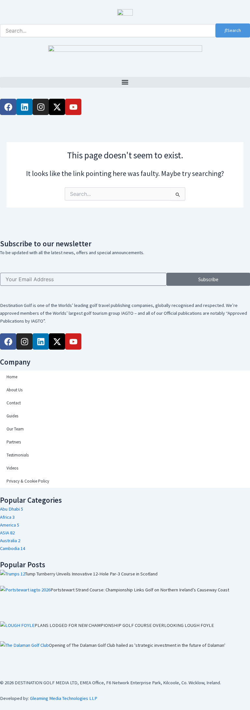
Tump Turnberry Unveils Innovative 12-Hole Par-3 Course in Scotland (91, 574)
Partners (14, 442)
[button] (125, 82)
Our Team (15, 429)
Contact (14, 403)
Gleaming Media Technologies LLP (63, 698)
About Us (14, 390)
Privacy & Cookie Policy (28, 481)
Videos (12, 468)
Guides (12, 416)
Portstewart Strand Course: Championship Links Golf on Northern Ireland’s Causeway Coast (139, 590)
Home (12, 377)
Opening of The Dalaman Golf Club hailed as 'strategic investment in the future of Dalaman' (137, 645)
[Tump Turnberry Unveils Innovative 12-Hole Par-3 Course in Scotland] (12, 578)
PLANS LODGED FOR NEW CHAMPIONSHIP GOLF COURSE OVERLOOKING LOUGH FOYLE (124, 625)
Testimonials (18, 455)
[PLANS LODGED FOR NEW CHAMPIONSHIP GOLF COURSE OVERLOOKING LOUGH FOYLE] (17, 631)
